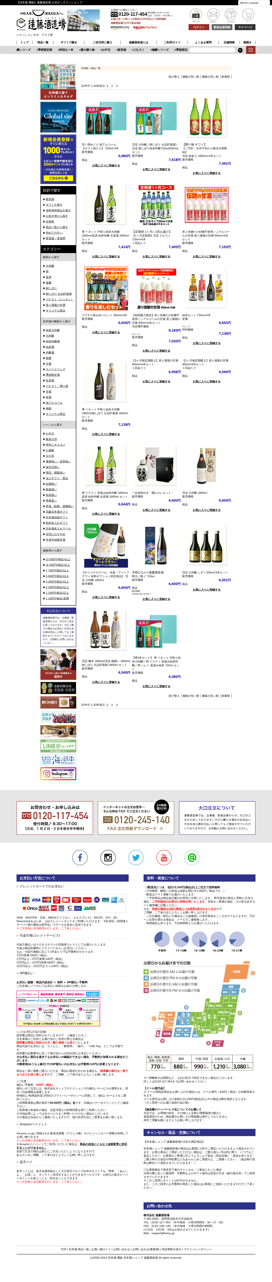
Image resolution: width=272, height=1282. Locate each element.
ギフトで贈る (69, 42)
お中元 (98, 49)
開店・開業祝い (55, 472)
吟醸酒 (50, 352)
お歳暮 (50, 450)
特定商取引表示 (171, 1249)
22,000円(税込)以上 (58, 559)
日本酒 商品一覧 (79, 1249)
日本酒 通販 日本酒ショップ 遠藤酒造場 (133, 1257)
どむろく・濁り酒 (57, 386)
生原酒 (50, 380)
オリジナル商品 (55, 310)
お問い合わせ (121, 1249)
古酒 (48, 363)
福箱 (48, 408)
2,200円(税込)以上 (57, 587)
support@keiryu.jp (163, 1233)
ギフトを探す (54, 204)
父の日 (50, 455)
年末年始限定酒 (55, 539)
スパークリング (55, 369)
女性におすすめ (55, 534)
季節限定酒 (37, 49)
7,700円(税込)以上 (57, 570)
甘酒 (48, 391)
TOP (63, 1249)
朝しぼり (51, 288)
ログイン (198, 27)
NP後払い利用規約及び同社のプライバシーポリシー (49, 1095)
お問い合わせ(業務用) (145, 1249)
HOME (84, 68)
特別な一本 (59, 49)
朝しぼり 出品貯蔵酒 (59, 293)
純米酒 (50, 346)
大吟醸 (50, 265)
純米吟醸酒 (53, 341)
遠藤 (48, 282)
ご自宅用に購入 (102, 42)
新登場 (114, 49)
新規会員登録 (222, 27)
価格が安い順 (190, 76)
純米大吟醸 (53, 330)
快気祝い (51, 495)
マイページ (245, 27)
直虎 (48, 277)
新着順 (225, 76)
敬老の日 (51, 439)
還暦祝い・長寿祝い (58, 461)
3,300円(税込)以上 (57, 581)
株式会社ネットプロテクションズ (65, 1088)
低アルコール (54, 402)
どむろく (131, 49)
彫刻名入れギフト (57, 523)
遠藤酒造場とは (138, 42)
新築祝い (51, 489)
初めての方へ (54, 232)
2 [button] (112, 85)
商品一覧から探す (57, 227)
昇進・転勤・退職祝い (60, 506)
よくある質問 (203, 42)
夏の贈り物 (80, 49)
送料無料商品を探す (58, 210)
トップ (24, 42)
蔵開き (247, 42)
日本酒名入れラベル (58, 528)
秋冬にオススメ (55, 444)
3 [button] (117, 85)
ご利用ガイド (172, 42)
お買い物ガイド (101, 1249)
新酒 (48, 397)
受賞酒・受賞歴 (55, 238)
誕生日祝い (53, 467)
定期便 (50, 221)
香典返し (51, 500)
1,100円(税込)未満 (57, 598)
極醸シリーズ (152, 49)
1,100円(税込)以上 (57, 592)
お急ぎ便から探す (57, 216)
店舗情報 (229, 42)
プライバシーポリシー (198, 1249)
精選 (48, 358)
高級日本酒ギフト (57, 511)
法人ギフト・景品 (57, 478)
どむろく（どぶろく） (60, 299)
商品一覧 (43, 42)
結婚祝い (51, 483)
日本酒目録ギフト (57, 517)
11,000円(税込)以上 (58, 564)
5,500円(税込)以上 (57, 576)
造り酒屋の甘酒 (55, 305)
